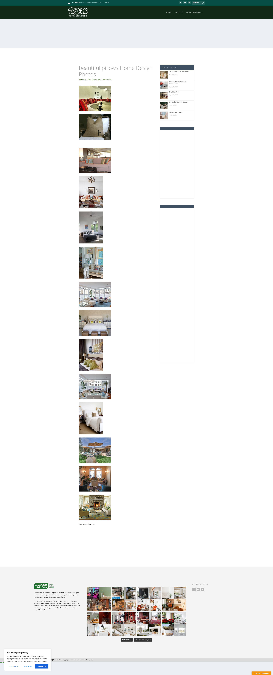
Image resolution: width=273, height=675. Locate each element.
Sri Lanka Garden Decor (178, 102)
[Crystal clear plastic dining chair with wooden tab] (105, 605)
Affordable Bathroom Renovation (177, 83)
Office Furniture (175, 112)
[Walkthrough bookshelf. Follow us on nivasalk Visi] (93, 605)
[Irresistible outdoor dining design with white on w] (155, 630)
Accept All (41, 666)
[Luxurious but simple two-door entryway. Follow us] (143, 630)
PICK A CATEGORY (193, 12)
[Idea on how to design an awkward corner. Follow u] (155, 605)
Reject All (28, 666)
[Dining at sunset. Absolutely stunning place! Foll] (118, 605)
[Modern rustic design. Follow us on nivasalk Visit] (118, 630)
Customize (13, 666)
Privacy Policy (57, 660)
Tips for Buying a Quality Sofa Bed (93, 3)
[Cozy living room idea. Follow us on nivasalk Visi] (130, 630)
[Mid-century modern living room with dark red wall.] (143, 618)
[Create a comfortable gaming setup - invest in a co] (93, 593)
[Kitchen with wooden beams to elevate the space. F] (180, 593)
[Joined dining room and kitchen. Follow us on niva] (130, 605)
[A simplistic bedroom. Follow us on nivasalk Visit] (180, 605)
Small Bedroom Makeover (179, 72)
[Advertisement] (132, 33)
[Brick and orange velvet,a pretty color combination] (168, 605)
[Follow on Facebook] (194, 589)
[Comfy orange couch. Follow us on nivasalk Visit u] (93, 618)
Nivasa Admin (86, 80)
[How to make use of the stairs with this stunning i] (130, 593)
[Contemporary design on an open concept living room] (180, 618)
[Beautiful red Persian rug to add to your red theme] (155, 618)
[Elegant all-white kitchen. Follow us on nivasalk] (105, 630)
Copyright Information (69, 660)
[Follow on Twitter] (202, 589)
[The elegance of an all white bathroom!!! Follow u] (180, 630)
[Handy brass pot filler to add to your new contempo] (168, 593)
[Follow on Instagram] (198, 589)
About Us (178, 12)
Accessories (107, 80)
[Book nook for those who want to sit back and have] (155, 593)
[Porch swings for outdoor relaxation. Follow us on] (93, 630)
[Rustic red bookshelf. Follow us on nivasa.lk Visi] (130, 618)
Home (168, 12)
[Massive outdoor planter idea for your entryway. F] (143, 593)
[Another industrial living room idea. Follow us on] (143, 605)
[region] (27, 660)
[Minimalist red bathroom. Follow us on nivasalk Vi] (105, 618)
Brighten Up (174, 92)
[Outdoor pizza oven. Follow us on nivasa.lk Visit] (118, 593)
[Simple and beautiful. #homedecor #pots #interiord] (105, 593)
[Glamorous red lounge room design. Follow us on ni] (168, 618)
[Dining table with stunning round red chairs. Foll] (118, 618)
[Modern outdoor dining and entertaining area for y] (168, 630)
